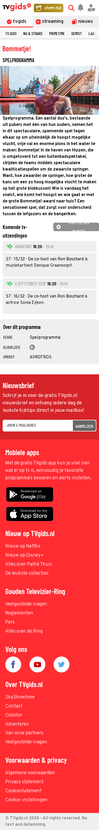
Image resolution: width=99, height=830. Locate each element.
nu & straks (33, 33)
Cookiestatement (23, 791)
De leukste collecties (27, 573)
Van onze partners (24, 733)
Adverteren (17, 724)
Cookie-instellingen (26, 800)
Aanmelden (84, 426)
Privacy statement (24, 782)
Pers (10, 622)
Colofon (13, 715)
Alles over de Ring (24, 631)
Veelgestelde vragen (26, 604)
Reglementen (19, 613)
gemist (76, 33)
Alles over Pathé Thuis (28, 564)
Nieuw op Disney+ (24, 555)
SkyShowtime (20, 697)
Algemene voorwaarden (30, 773)
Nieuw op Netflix (22, 546)
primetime (57, 33)
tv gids (11, 33)
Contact (13, 706)
